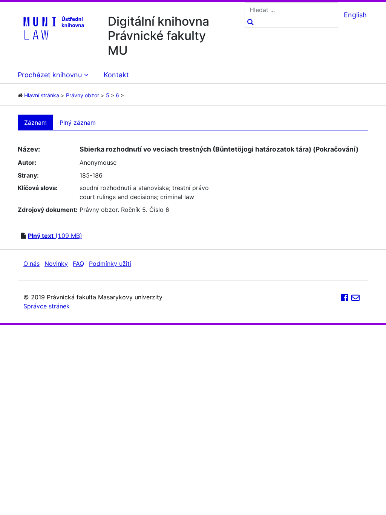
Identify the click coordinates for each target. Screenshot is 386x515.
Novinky (56, 263)
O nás (31, 263)
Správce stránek (46, 306)
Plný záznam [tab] (78, 122)
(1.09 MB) (55, 235)
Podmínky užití (110, 263)
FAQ (78, 263)
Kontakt (116, 75)
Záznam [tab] (35, 122)
